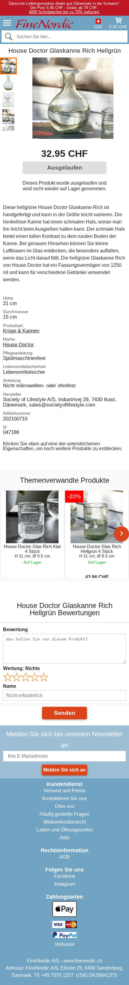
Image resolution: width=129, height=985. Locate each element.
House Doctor (18, 344)
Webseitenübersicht (65, 821)
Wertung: (21, 668)
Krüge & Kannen (21, 331)
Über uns (64, 806)
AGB (64, 856)
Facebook (64, 876)
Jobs (64, 837)
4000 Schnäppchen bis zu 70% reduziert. (64, 12)
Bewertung (15, 629)
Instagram (64, 884)
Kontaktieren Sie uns (64, 798)
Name (9, 686)
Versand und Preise (65, 790)
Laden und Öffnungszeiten (65, 829)
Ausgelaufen (64, 167)
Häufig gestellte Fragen (64, 814)
